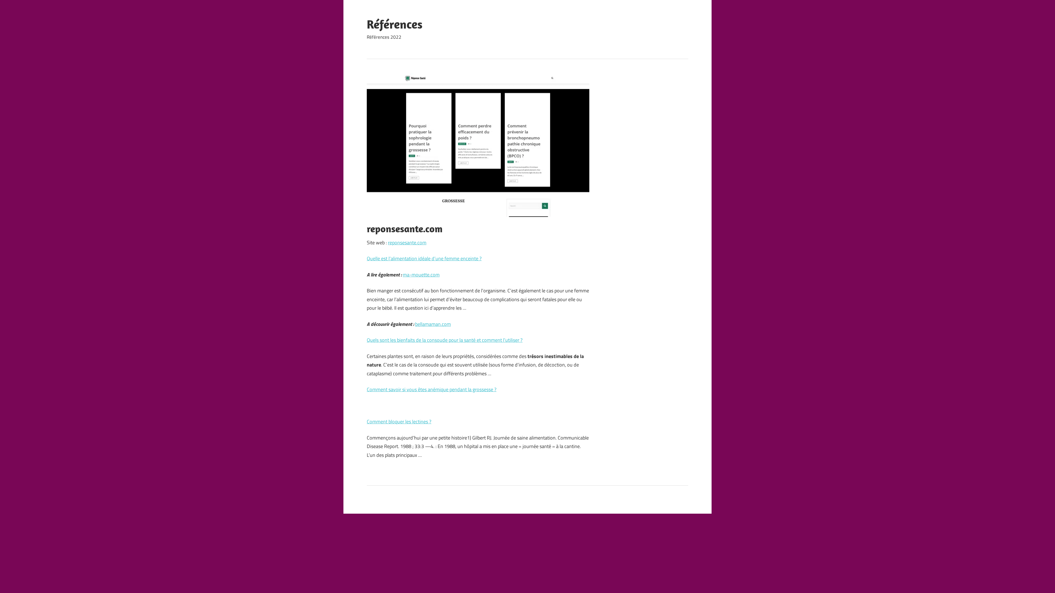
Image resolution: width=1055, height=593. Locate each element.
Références (395, 24)
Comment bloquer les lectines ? (399, 421)
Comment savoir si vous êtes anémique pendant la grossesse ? (431, 389)
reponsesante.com (407, 242)
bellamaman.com (433, 324)
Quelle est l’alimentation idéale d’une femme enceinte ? (424, 258)
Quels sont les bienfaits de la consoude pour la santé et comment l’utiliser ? (445, 340)
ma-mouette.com (421, 274)
